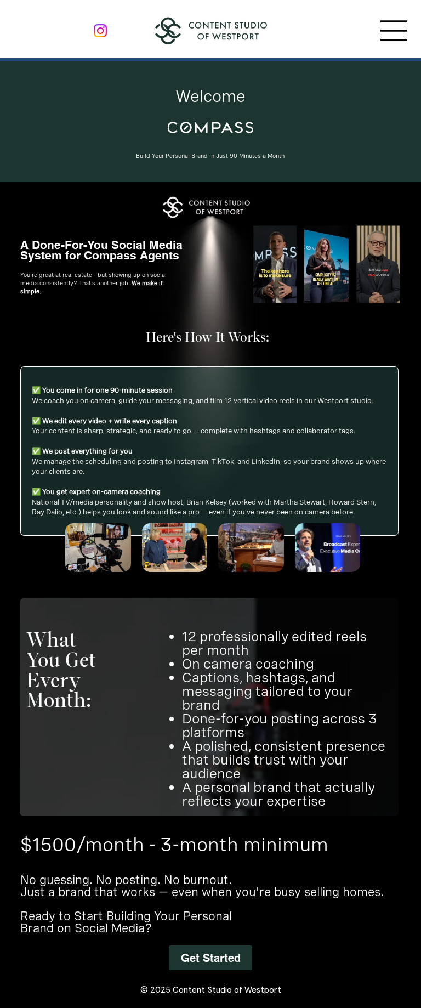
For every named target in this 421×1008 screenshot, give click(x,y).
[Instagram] (100, 30)
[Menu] (394, 30)
